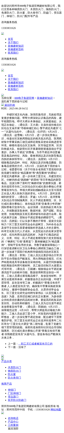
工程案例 (13, 425)
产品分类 (6, 361)
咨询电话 (13, 418)
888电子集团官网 (24, 98)
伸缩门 (12, 389)
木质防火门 (14, 367)
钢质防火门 (14, 370)
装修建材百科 (16, 49)
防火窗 (12, 374)
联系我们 (13, 52)
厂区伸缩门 (14, 393)
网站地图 (56, 409)
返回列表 (9, 105)
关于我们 (13, 42)
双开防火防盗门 (17, 400)
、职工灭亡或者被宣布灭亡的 (35, 343)
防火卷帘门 (14, 377)
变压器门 (13, 396)
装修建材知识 (16, 45)
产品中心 (13, 421)
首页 (10, 39)
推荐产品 (6, 383)
